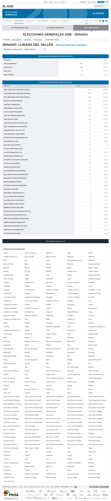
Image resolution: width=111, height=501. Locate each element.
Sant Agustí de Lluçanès (75, 400)
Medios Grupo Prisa (11, 498)
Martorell (91, 337)
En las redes (43, 21)
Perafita (5, 374)
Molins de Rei (92, 345)
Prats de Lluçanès (9, 382)
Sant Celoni (49, 415)
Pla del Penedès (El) (73, 374)
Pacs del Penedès (73, 367)
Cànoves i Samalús (73, 282)
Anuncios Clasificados (104, 498)
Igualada (27, 330)
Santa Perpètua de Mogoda (33, 411)
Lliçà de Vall (28, 334)
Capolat (27, 286)
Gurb (68, 326)
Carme (90, 286)
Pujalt (26, 385)
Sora (26, 452)
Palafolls (91, 367)
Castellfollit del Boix (9, 297)
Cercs (90, 301)
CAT (91, 21)
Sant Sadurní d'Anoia (10, 444)
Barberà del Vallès (94, 264)
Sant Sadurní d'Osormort (32, 444)
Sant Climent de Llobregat (75, 415)
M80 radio (81, 494)
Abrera (5, 253)
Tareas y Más (78, 498)
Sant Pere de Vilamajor (74, 437)
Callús (69, 279)
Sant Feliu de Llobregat (95, 418)
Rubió (90, 389)
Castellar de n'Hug (73, 290)
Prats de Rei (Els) (30, 382)
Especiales (93, 486)
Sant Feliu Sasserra (9, 422)
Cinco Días (60, 494)
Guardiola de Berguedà (53, 326)
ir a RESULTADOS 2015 (20, 28)
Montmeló (91, 352)
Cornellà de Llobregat (31, 308)
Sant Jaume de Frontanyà (11, 426)
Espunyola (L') (29, 312)
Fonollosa (70, 315)
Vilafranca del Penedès (32, 474)
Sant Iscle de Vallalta (95, 422)
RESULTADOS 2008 (91, 28)
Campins (6, 282)
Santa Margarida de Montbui (97, 400)
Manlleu (27, 337)
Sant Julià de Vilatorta (95, 426)
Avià (26, 260)
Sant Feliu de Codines (74, 418)
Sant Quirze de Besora (53, 441)
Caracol (103, 491)
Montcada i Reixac (73, 349)
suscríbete (101, 2)
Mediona (48, 345)
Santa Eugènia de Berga (96, 396)
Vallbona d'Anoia (30, 466)
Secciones (98, 6)
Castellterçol (7, 301)
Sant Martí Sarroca (31, 433)
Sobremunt (6, 452)
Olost (47, 363)
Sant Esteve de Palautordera (34, 418)
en (62, 486)
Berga (69, 268)
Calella (27, 279)
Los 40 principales (41, 491)
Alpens (90, 253)
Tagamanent (92, 452)
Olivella (27, 363)
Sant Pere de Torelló (52, 437)
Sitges (90, 448)
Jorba (47, 330)
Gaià (26, 319)
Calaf (47, 275)
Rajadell (69, 385)
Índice (71, 486)
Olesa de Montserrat (9, 363)
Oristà (5, 367)
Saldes (69, 393)
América (51, 2)
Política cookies (45, 486)
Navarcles (91, 356)
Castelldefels (50, 293)
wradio (51, 494)
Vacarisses (6, 466)
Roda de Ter (50, 389)
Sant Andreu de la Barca (74, 407)
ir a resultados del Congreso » (71, 45)
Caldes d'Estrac (8, 279)
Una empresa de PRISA (11, 493)
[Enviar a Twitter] (103, 21)
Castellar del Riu (30, 290)
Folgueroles (49, 315)
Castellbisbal (7, 293)
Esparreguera (92, 308)
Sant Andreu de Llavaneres (96, 407)
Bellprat (48, 268)
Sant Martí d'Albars (73, 430)
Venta (25, 486)
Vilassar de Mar (72, 477)
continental (68, 494)
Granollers (6, 326)
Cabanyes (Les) (72, 271)
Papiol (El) (70, 371)
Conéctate (83, 2)
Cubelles (48, 308)
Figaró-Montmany (72, 312)
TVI (73, 491)
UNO (45, 494)
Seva (68, 448)
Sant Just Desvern (9, 430)
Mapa (52, 486)
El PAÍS (30, 491)
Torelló (90, 459)
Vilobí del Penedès (94, 477)
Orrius (48, 367)
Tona (47, 459)
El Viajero (97, 498)
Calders (69, 275)
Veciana (27, 470)
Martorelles (6, 341)
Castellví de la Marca (31, 301)
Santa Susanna (51, 411)
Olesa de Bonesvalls (94, 360)
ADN (95, 491)
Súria (68, 452)
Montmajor (49, 352)
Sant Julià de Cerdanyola (75, 426)
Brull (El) (48, 271)
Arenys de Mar (29, 256)
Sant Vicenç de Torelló (32, 448)
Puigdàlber (91, 382)
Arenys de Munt (51, 256)
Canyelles (91, 282)
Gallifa (48, 319)
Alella (69, 253)
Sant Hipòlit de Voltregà (74, 422)
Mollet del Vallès (8, 349)
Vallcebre (49, 466)
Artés (5, 260)
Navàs (5, 360)
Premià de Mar (71, 382)
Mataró (27, 345)
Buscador (107, 2)
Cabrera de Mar (8, 275)
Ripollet (5, 389)
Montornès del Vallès (10, 356)
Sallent (90, 393)
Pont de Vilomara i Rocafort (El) (55, 378)
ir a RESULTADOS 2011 (55, 28)
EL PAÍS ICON (62, 498)
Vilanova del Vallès (94, 474)
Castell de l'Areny (72, 293)
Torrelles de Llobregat (74, 463)
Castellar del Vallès (52, 290)
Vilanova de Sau (8, 477)
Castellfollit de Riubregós (32, 297)
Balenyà (48, 264)
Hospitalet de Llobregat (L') (96, 326)
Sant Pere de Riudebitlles (33, 437)
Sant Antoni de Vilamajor (11, 411)
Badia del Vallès (8, 264)
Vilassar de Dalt (51, 477)
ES (87, 21)
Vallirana (91, 466)
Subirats (48, 452)
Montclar (91, 349)
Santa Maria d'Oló (51, 407)
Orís (89, 363)
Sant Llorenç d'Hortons (32, 430)
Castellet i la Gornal (94, 293)
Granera (90, 323)
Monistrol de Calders (31, 349)
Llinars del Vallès (51, 334)
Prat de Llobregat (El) (95, 378)
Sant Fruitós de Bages (53, 422)
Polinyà (27, 378)
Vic (47, 470)
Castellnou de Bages (73, 297)
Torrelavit (27, 463)
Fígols (90, 312)
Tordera (69, 459)
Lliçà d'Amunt (7, 334)
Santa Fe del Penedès (53, 400)
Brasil (56, 2)
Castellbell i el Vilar (94, 290)
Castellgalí (49, 297)
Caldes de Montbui (94, 275)
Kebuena (96, 494)
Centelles (70, 301)
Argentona (91, 256)
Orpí (26, 367)
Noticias (7, 21)
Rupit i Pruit (7, 393)
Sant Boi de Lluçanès (10, 415)
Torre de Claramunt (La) (10, 463)
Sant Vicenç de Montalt (10, 448)
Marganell (70, 337)
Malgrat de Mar (93, 334)
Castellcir (28, 293)
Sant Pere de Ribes (9, 437)
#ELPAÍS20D (98, 13)
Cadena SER (81, 491)
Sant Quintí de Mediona (32, 441)
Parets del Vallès (93, 371)
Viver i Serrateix (8, 481)
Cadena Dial (89, 494)
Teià (89, 455)
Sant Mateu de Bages (74, 433)
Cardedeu (49, 286)
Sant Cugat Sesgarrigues (11, 418)
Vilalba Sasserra (51, 474)
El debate (64, 21)
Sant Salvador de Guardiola (54, 444)
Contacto (20, 486)
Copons (90, 304)
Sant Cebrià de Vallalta (32, 415)
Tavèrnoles (49, 455)
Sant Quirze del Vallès (74, 441)
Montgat (27, 352)
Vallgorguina (71, 466)
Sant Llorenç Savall (52, 430)
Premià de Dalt (50, 382)
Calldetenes (49, 279)
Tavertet (69, 455)
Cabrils (27, 275)
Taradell (27, 455)
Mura (68, 356)
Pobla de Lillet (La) (9, 378)
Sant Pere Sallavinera (95, 437)
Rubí (68, 389)
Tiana (26, 459)
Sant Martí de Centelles (95, 430)
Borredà (5, 271)
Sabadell (27, 393)
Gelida (5, 323)
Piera (26, 374)
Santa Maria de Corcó (53, 404)
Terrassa (6, 459)
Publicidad (30, 486)
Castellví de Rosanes (52, 301)
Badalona (91, 260)
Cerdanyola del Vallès (10, 304)
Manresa (48, 337)
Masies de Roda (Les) (31, 341)
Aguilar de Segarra (30, 253)
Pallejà (27, 371)
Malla (5, 337)
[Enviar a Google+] (107, 21)
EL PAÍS (8, 6)
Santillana (51, 491)
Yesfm (104, 494)
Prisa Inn (63, 491)
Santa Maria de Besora (32, 404)
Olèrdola (69, 360)
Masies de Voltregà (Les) (54, 341)
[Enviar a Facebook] (99, 21)
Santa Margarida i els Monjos (12, 404)
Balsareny (70, 264)
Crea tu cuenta (92, 2)
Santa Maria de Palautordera (34, 407)
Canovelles (49, 282)
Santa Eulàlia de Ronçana (33, 400)
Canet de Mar (29, 282)
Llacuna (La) (71, 330)
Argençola (70, 256)
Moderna (38, 498)
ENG (95, 21)
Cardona (69, 286)
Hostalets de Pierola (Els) (11, 330)
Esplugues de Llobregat (10, 312)
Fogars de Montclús (31, 315)
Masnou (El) (71, 341)
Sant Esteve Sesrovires (53, 418)
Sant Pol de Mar (8, 441)
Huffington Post (33, 494)
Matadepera (7, 345)
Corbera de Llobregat (9, 308)
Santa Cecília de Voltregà (11, 396)
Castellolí (91, 297)
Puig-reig (6, 385)
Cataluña (62, 2)
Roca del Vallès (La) (31, 389)
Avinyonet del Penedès (74, 260)
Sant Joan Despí (30, 426)
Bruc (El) (27, 271)
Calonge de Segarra (94, 279)
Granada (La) (71, 323)
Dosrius (69, 308)
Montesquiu (7, 352)
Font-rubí (91, 315)
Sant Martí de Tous (9, 433)
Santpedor (91, 433)
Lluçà (69, 334)
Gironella (27, 323)
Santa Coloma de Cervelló (33, 396)
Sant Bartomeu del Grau (74, 411)
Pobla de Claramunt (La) (96, 374)
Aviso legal (37, 486)
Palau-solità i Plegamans (11, 371)
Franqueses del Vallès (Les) (12, 319)
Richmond (29, 498)
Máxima (74, 494)
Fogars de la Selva (9, 315)
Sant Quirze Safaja (94, 441)
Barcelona (6, 268)
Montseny (28, 356)
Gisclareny (49, 323)
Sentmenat (49, 448)
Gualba (27, 326)
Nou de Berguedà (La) (31, 360)
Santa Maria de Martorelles (75, 404)
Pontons (69, 378)
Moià (68, 345)
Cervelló (27, 304)
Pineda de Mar (50, 374)
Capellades (6, 286)
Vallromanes (7, 470)
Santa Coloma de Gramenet (54, 396)
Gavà (90, 319)
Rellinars (91, 385)
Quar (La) (49, 385)
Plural (47, 498)
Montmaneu (71, 352)
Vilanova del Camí (73, 474)
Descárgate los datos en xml (55, 241)
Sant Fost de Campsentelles (34, 422)
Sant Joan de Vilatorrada (53, 426)
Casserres (6, 290)
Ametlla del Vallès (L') (10, 256)
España (45, 2)
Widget (54, 21)
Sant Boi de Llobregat (95, 411)
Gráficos (30, 21)
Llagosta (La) (92, 330)
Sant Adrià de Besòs (73, 396)
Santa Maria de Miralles (10, 407)
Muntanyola (49, 356)
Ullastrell (91, 463)
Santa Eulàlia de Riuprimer (11, 400)
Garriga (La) (71, 319)
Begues (27, 268)
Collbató (48, 304)
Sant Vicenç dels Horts (95, 444)
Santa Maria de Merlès (95, 404)
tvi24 (54, 498)
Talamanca (6, 455)
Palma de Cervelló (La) (53, 371)
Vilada (69, 470)
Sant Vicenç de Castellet (75, 444)
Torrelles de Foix (51, 463)
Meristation (88, 498)
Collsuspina (70, 304)
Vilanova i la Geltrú (31, 477)
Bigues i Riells (92, 268)
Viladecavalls (7, 474)
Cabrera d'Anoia (93, 271)
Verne (70, 498)
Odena (48, 360)
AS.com (88, 491)
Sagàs (48, 393)
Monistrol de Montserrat (53, 349)
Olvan (69, 363)
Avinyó (48, 260)
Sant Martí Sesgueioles (53, 433)
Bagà (26, 264)
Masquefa (91, 341)
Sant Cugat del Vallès (95, 415)
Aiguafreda (49, 253)
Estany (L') (49, 312)
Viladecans (91, 470)
